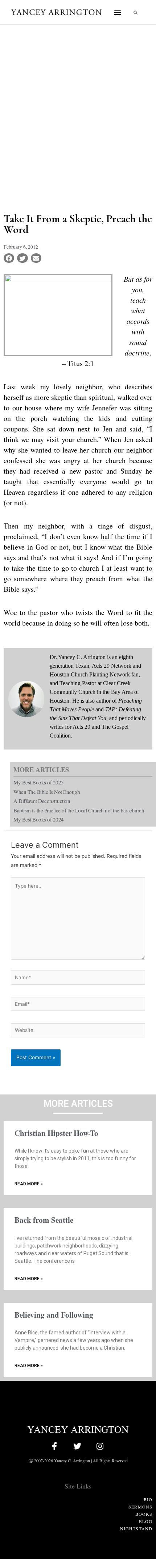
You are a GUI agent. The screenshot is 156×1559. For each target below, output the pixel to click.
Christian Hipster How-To (56, 1133)
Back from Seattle (44, 1219)
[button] (117, 12)
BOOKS (143, 1514)
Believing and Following (54, 1314)
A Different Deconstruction (41, 800)
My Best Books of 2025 (38, 782)
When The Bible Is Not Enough (46, 791)
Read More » (29, 1183)
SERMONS (140, 1506)
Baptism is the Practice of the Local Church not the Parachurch (78, 810)
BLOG (145, 1521)
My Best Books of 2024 (38, 819)
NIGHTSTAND (136, 1528)
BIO (148, 1499)
